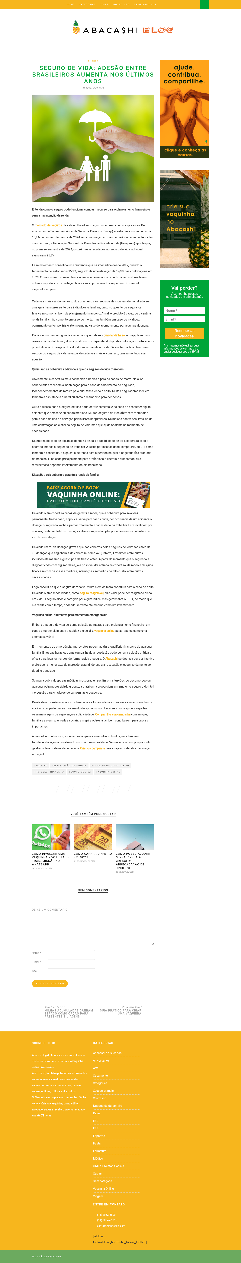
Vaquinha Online (103, 1188)
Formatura (99, 1151)
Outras (93, 61)
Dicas (104, 4)
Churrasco (99, 1098)
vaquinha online (108, 772)
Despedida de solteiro (108, 1106)
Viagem (98, 1196)
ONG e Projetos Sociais (108, 1166)
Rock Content (54, 1256)
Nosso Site (121, 4)
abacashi (40, 765)
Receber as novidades (184, 333)
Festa (97, 1143)
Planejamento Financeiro (110, 765)
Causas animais (103, 1090)
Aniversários (101, 1060)
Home (71, 4)
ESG (95, 1121)
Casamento (100, 1075)
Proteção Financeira (49, 772)
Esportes (99, 1136)
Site (34, 970)
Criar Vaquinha (145, 4)
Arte (95, 1068)
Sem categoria (102, 1181)
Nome (36, 952)
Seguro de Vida (80, 772)
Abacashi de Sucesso (107, 1053)
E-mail (36, 961)
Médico (98, 1158)
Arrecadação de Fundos (69, 765)
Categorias (87, 4)
